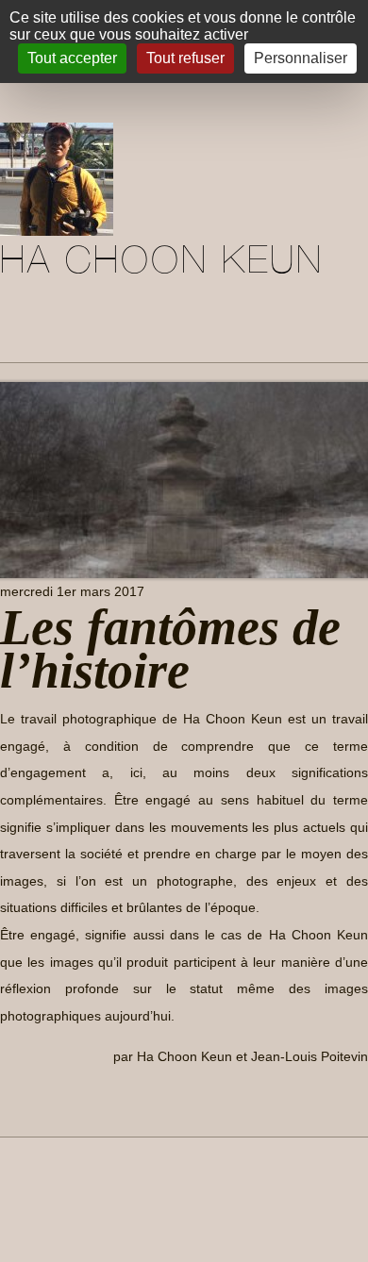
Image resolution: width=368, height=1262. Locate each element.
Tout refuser (185, 58)
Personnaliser (300, 58)
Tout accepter (72, 58)
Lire (27, 1099)
